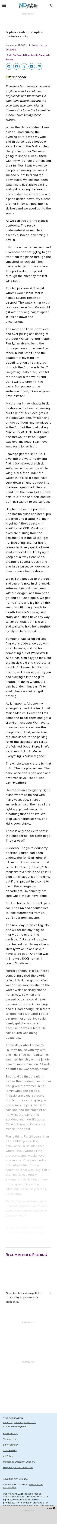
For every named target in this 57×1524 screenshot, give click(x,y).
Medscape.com (34, 1232)
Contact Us (30, 1422)
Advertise (18, 1422)
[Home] (28, 3)
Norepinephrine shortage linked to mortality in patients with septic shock (24, 1297)
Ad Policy (8, 1456)
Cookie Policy (10, 1450)
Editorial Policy (11, 1444)
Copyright (8, 1493)
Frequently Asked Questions (18, 1467)
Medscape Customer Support (19, 1461)
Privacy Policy (10, 1433)
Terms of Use (10, 1439)
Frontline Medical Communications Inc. (22, 1495)
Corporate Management (15, 1426)
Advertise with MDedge (15, 1478)
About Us (8, 1422)
